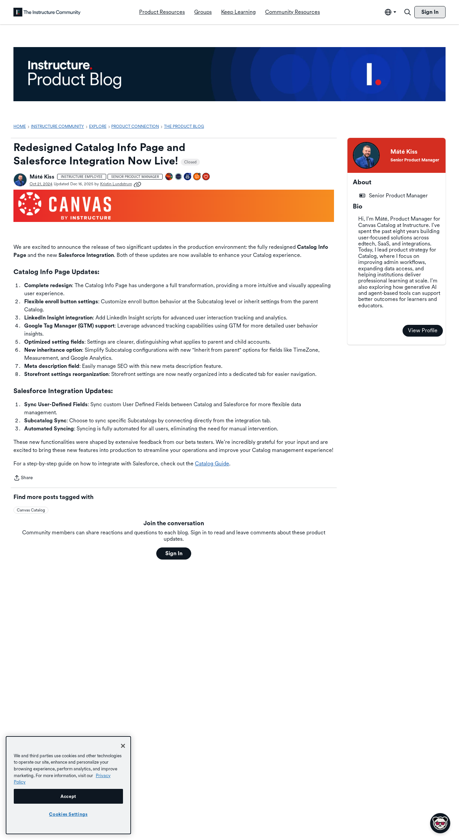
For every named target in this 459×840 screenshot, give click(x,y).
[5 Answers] (197, 177)
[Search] (408, 12)
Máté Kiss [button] (42, 177)
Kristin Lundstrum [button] (116, 184)
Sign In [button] (173, 553)
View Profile (422, 330)
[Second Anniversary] (188, 177)
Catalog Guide (212, 463)
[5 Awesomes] (206, 177)
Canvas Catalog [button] (31, 510)
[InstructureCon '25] (169, 177)
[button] (20, 180)
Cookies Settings (68, 814)
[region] (68, 785)
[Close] (123, 745)
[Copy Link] (137, 184)
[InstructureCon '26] (179, 177)
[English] (47, 12)
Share (23, 478)
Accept (68, 796)
